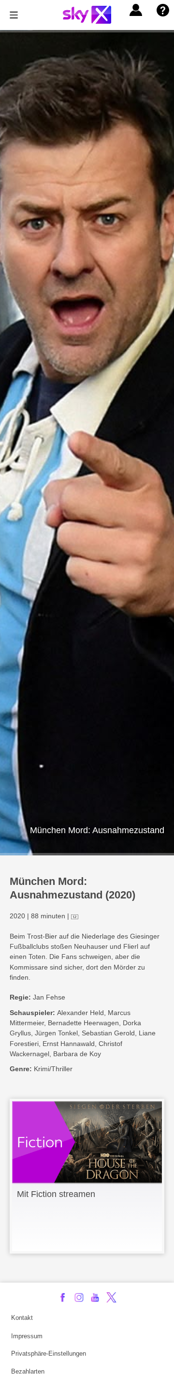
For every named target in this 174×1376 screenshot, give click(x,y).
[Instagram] (79, 1297)
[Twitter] (111, 1297)
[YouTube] (95, 1297)
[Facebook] (63, 1297)
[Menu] (14, 15)
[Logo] (87, 15)
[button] (136, 10)
